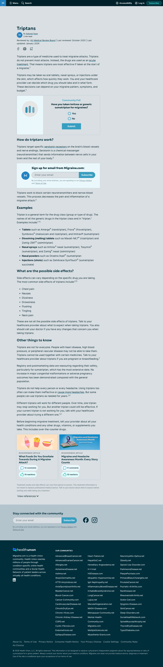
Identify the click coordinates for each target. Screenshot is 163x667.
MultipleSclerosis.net (98, 630)
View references (27, 496)
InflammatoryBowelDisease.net (102, 586)
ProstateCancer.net (129, 582)
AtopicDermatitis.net (65, 578)
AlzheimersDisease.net (66, 569)
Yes (74, 113)
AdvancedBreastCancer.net (68, 556)
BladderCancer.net (64, 591)
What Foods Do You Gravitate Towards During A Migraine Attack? (36, 459)
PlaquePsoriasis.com (130, 573)
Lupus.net (92, 599)
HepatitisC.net (94, 560)
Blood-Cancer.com (64, 595)
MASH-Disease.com (97, 608)
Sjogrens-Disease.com (131, 604)
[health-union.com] (24, 550)
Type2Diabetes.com (129, 630)
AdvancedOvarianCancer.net (69, 560)
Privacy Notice (137, 654)
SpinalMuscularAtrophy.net (133, 621)
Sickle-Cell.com (127, 599)
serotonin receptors (55, 146)
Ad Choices (18, 645)
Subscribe (154, 3)
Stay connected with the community (38, 513)
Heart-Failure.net (96, 556)
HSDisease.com (95, 573)
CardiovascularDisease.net (68, 604)
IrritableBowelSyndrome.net (101, 591)
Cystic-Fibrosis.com (65, 626)
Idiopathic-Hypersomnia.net (101, 578)
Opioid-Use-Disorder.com (132, 564)
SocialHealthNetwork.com (132, 617)
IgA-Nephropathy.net (98, 582)
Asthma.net (60, 573)
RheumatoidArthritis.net (131, 595)
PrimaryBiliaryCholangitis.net (134, 578)
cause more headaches (71, 392)
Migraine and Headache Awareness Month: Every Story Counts (79, 459)
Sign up (148, 647)
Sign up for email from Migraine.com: (58, 168)
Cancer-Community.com (67, 599)
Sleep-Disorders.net (129, 612)
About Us (17, 641)
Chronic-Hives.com (64, 612)
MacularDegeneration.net (100, 604)
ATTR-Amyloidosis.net (66, 582)
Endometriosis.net (64, 630)
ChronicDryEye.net (64, 608)
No (73, 118)
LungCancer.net (95, 595)
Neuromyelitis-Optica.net (132, 556)
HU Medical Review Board (42, 40)
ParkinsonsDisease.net (131, 569)
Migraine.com (94, 626)
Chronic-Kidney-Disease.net (68, 617)
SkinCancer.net (127, 608)
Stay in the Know (95, 635)
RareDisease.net (128, 591)
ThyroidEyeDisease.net (131, 626)
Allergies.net (61, 564)
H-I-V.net (92, 569)
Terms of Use (40, 183)
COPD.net (60, 621)
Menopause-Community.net (101, 612)
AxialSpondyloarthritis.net (67, 586)
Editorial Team (32, 34)
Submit (71, 126)
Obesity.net (125, 560)
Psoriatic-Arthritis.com (131, 586)
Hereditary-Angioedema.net (101, 564)
